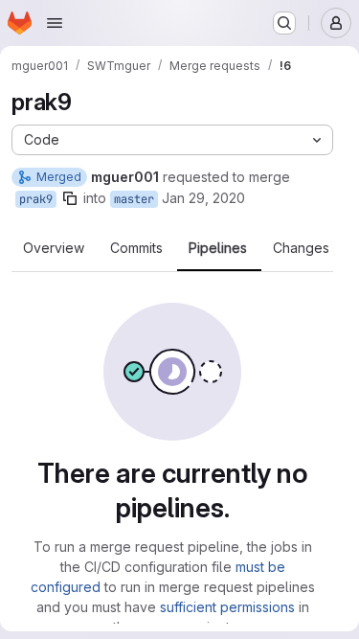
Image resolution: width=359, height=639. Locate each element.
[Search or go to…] (284, 22)
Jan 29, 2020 (203, 198)
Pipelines (218, 248)
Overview (53, 248)
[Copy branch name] (69, 198)
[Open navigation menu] (54, 23)
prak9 (36, 199)
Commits (136, 248)
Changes (301, 248)
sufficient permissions (227, 607)
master (134, 199)
